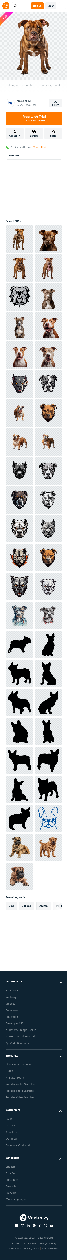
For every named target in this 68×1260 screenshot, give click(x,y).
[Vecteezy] (5, 5)
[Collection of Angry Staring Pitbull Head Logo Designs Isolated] (19, 526)
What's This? (39, 147)
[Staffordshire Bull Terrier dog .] (19, 989)
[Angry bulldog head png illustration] (19, 352)
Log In (50, 5)
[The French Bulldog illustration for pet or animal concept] (19, 1047)
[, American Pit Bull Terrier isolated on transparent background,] (19, 381)
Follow (55, 104)
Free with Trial (34, 118)
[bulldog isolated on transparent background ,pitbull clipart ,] (19, 236)
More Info (14, 152)
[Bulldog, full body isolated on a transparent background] (19, 584)
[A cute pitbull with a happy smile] (19, 439)
